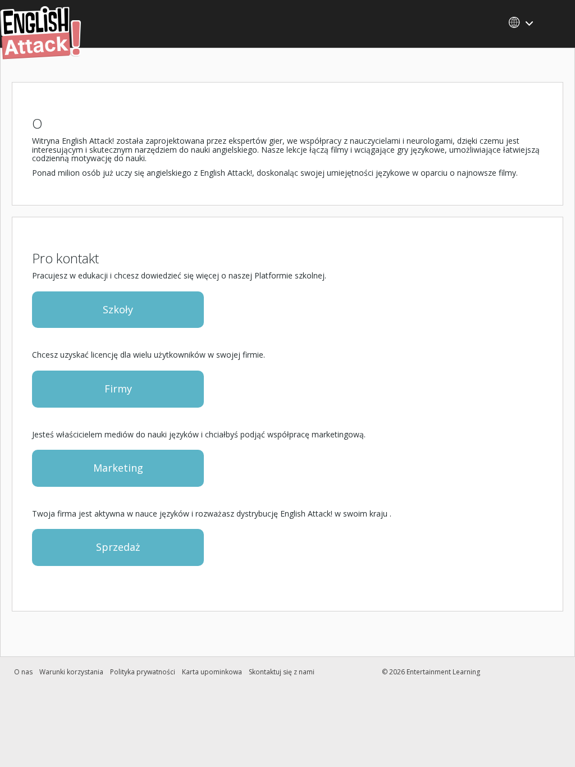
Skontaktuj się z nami (281, 672)
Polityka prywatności (142, 672)
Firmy (118, 388)
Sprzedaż (118, 547)
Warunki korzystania (71, 672)
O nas (23, 672)
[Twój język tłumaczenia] (524, 22)
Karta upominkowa (212, 672)
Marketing (118, 467)
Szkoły (118, 309)
